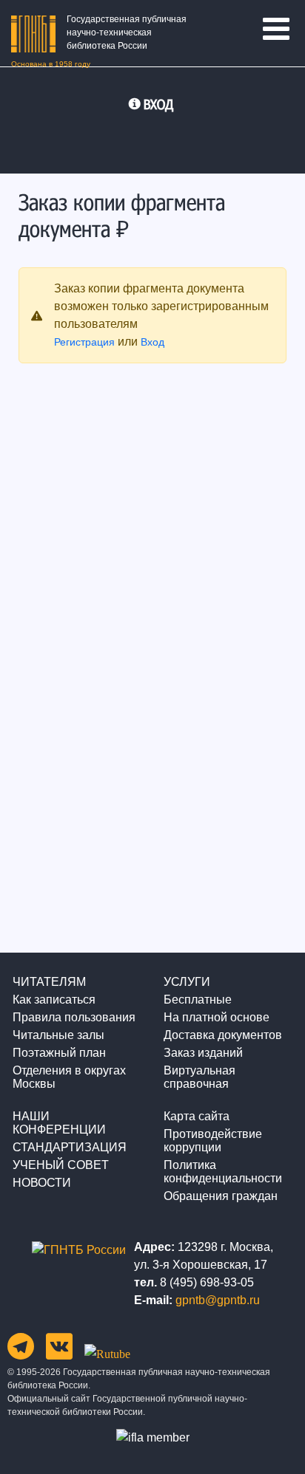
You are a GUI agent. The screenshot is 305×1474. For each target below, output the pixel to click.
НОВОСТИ (42, 1182)
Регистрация (84, 342)
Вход (152, 342)
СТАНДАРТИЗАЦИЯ (70, 1147)
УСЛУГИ (187, 982)
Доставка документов (223, 1035)
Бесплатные (198, 999)
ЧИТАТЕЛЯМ (49, 982)
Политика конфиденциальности (223, 1172)
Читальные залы (58, 1035)
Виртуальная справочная (199, 1077)
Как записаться (54, 999)
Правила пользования (74, 1017)
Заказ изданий (203, 1052)
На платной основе (216, 1017)
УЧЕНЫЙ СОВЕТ (61, 1165)
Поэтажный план (59, 1052)
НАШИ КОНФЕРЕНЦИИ (59, 1123)
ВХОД (158, 104)
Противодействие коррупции (213, 1141)
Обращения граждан (221, 1196)
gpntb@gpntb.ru (217, 1300)
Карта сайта (196, 1116)
